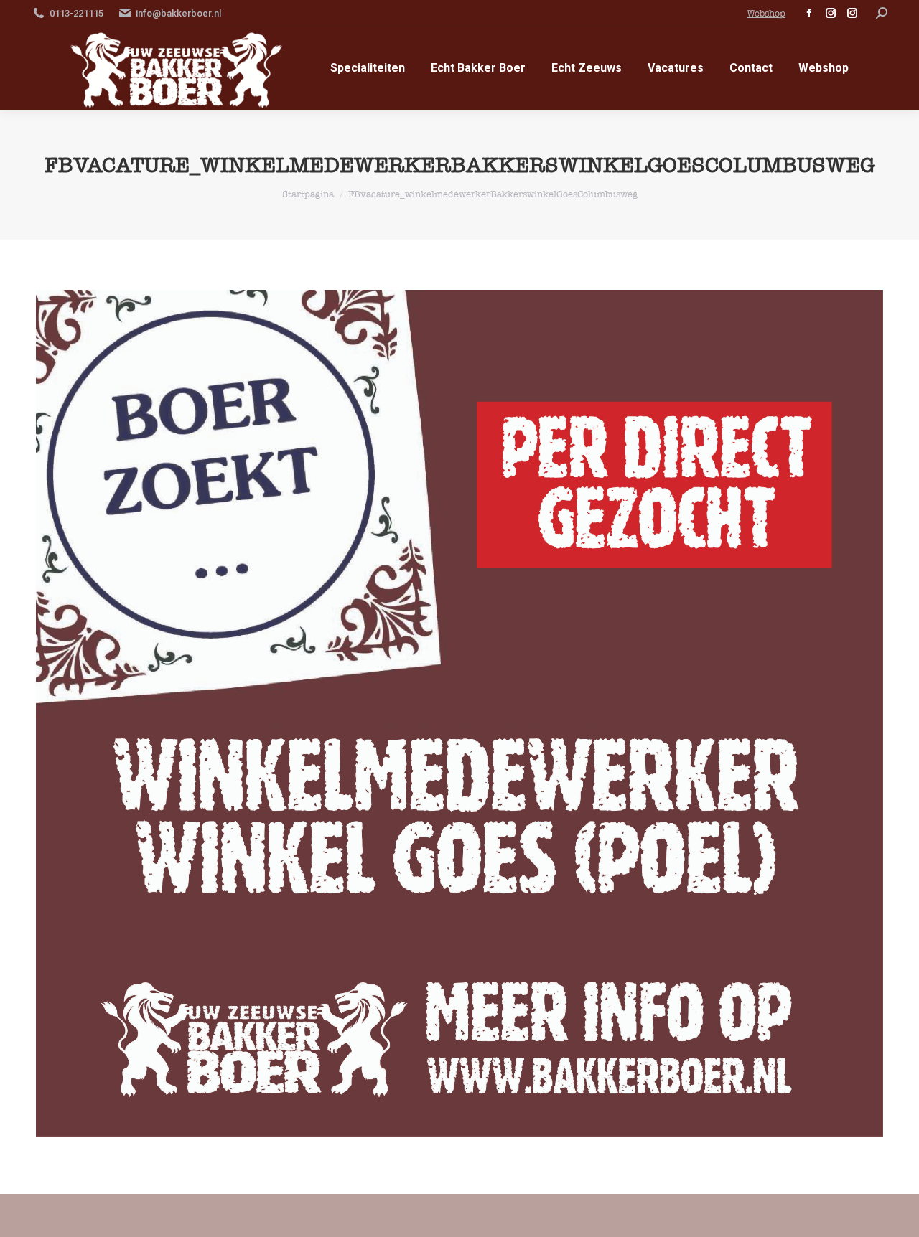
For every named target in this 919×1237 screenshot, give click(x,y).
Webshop (766, 13)
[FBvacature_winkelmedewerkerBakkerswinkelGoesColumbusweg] (459, 713)
